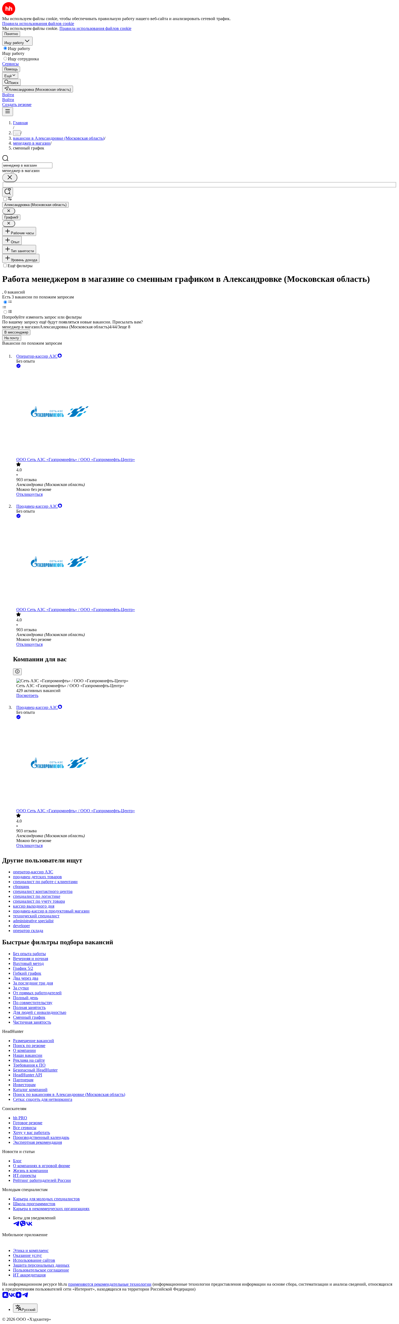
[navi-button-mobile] (7, 111)
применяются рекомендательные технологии (109, 1284)
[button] (8, 94)
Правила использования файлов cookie (95, 28)
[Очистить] (9, 177)
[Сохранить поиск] (7, 192)
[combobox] (27, 165)
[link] (11, 82)
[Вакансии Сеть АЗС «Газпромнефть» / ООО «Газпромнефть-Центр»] (205, 413)
